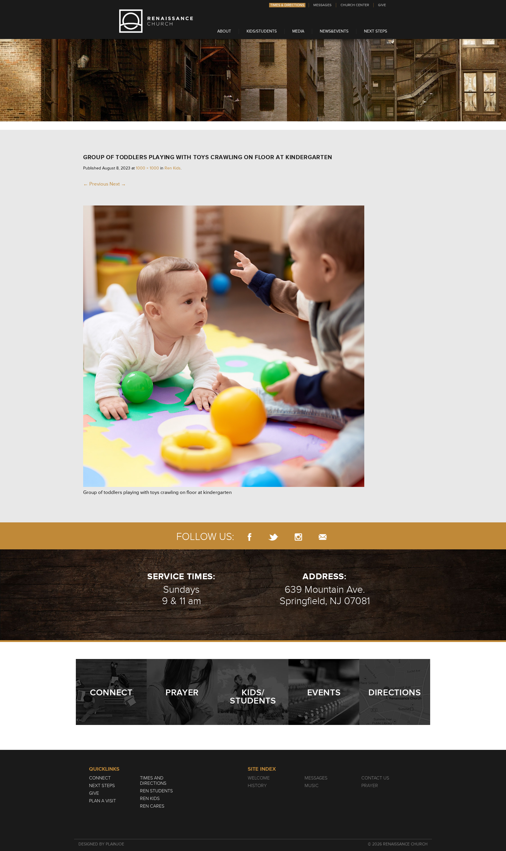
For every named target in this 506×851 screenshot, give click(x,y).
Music (312, 786)
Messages (322, 5)
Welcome (259, 778)
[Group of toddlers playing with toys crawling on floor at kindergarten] (223, 485)
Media (298, 31)
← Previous (95, 184)
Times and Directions (153, 780)
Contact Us (375, 778)
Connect (100, 778)
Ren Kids (173, 168)
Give (382, 5)
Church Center (355, 5)
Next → (118, 184)
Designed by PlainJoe (101, 844)
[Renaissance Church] (156, 31)
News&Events (334, 31)
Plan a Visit (102, 801)
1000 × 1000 (147, 168)
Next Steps (375, 31)
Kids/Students (262, 31)
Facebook (249, 537)
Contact (323, 537)
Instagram (298, 537)
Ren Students (156, 791)
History (257, 786)
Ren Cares (152, 806)
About (224, 31)
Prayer (369, 786)
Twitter (273, 537)
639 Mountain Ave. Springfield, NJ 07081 (325, 595)
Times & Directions (287, 5)
